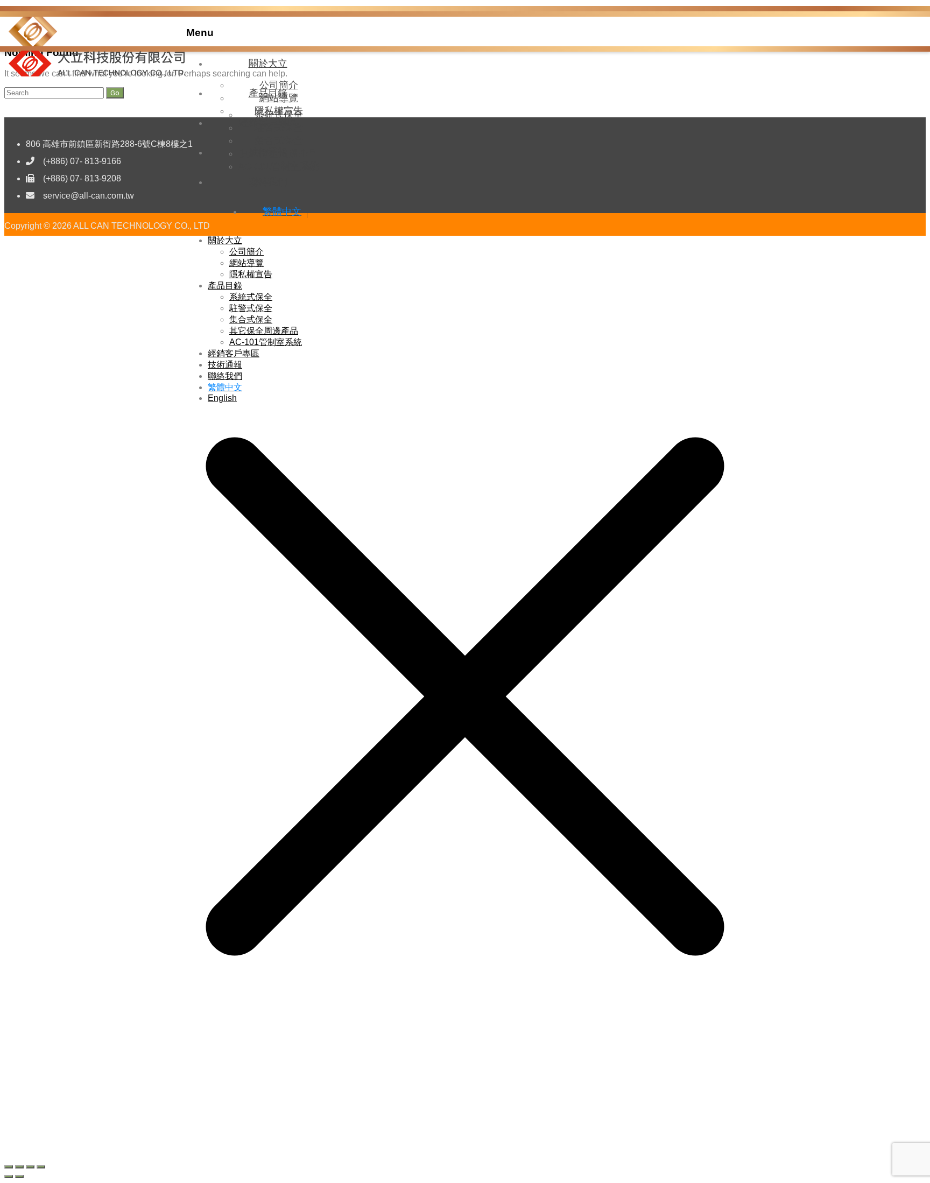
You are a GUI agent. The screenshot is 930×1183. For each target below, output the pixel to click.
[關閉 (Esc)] (41, 1166)
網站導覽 (246, 262)
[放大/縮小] (8, 1166)
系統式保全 (250, 296)
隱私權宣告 (250, 274)
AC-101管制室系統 (265, 342)
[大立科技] (33, 43)
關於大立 (268, 63)
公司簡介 (246, 251)
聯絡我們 (268, 182)
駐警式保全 (250, 308)
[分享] (30, 1166)
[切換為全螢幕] (19, 1166)
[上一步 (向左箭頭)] (8, 1176)
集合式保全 (250, 319)
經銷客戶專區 (268, 122)
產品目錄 (268, 93)
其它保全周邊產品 (263, 330)
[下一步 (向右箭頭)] (19, 1176)
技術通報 (268, 152)
